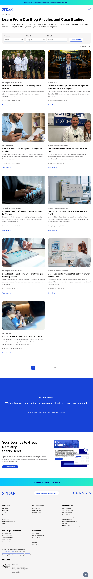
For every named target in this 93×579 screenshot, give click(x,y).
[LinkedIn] (80, 493)
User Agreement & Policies (9, 553)
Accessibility (20, 553)
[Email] (90, 493)
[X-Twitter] (83, 493)
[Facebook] (73, 493)
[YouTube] (86, 493)
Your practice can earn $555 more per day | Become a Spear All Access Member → (46, 2)
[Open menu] (89, 9)
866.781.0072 (10, 551)
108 (55, 368)
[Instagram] (77, 493)
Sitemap (27, 553)
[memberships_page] (46, 482)
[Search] (22, 39)
